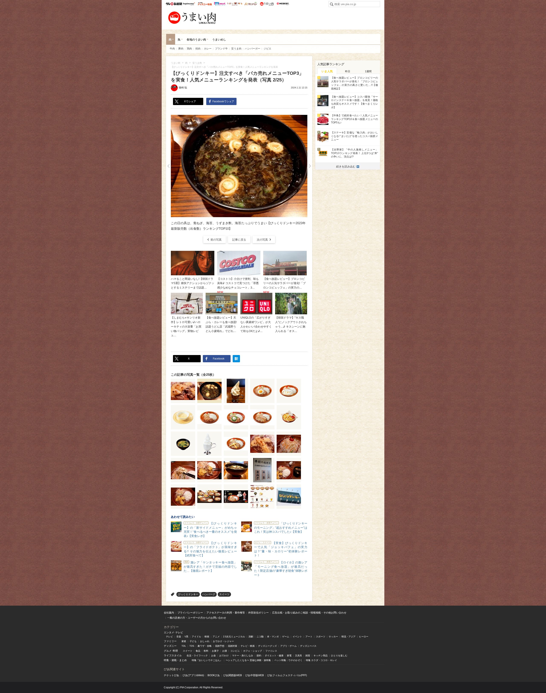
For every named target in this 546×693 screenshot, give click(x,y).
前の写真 (216, 239)
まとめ (183, 660)
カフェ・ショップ (252, 651)
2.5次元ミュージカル (234, 636)
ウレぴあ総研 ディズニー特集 (205, 4)
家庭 (184, 641)
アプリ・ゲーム (288, 646)
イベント (297, 636)
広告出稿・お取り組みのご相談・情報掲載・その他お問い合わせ (309, 612)
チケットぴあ (171, 675)
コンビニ (235, 651)
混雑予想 (219, 646)
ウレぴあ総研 (174, 4)
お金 (213, 655)
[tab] (327, 71)
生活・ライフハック (197, 655)
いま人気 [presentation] (327, 71)
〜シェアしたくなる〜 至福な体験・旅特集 (248, 660)
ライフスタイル (173, 655)
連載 (174, 660)
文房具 (298, 655)
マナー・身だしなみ (242, 655)
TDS (191, 646)
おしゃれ (204, 641)
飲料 (206, 651)
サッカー (333, 636)
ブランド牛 (221, 48)
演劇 (250, 636)
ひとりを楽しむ (339, 655)
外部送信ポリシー (258, 612)
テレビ (169, 636)
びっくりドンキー (188, 594)
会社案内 (169, 612)
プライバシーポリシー (190, 612)
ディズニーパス (308, 646)
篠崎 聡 (183, 87)
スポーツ (320, 636)
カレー (208, 48)
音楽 (178, 636)
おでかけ (224, 655)
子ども (193, 641)
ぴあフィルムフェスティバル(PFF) (287, 675)
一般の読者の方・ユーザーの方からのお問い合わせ (196, 617)
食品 (198, 651)
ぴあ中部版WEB (254, 675)
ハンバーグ (208, 594)
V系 (186, 636)
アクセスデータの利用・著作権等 (225, 612)
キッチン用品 (321, 655)
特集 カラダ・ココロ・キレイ (321, 660)
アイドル (196, 636)
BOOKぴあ (214, 675)
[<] (168, 166)
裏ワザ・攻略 (204, 646)
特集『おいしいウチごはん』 (207, 660)
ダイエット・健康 (274, 655)
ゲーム (285, 636)
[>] (309, 166)
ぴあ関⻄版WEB (232, 675)
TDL (184, 646)
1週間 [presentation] (368, 71)
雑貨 (307, 655)
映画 (207, 636)
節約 (259, 655)
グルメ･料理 (171, 650)
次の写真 (262, 239)
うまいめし (235, 4)
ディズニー (170, 645)
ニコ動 (260, 636)
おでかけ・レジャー (223, 641)
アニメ (216, 636)
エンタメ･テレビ (173, 632)
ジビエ (267, 48)
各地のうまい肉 (196, 39)
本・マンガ (273, 636)
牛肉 (172, 48)
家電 (289, 655)
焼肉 (197, 48)
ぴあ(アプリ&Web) (193, 675)
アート (308, 636)
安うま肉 (236, 48)
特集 (166, 660)
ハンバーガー (252, 48)
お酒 (224, 651)
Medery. (283, 4)
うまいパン (251, 4)
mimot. (220, 4)
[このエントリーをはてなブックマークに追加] (236, 358)
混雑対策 (232, 646)
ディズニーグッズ (267, 646)
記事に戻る (239, 239)
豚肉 (180, 48)
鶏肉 (189, 48)
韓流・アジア (348, 636)
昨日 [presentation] (347, 71)
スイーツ (224, 594)
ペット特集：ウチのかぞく (288, 660)
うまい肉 (267, 4)
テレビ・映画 (248, 646)
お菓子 (215, 651)
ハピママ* (189, 4)
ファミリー (170, 641)
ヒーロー (363, 636)
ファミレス (271, 651)
